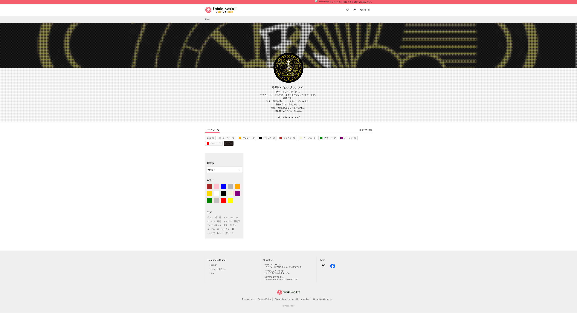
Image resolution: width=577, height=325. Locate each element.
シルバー (227, 138)
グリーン (328, 138)
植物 (219, 221)
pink (209, 138)
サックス (225, 229)
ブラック (267, 138)
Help (212, 273)
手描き (233, 225)
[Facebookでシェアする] (332, 267)
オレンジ (247, 138)
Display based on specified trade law (292, 299)
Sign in (366, 9)
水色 (225, 225)
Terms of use (248, 299)
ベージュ (308, 138)
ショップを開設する (218, 269)
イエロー (227, 221)
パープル (348, 138)
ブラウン (287, 138)
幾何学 (237, 221)
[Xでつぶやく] (323, 267)
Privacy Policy (264, 299)
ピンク (210, 217)
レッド (214, 143)
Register (213, 265)
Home (207, 19)
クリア (229, 143)
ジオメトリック (214, 225)
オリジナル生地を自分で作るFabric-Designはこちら (351, 2)
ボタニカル (228, 217)
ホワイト (211, 221)
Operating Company (322, 299)
